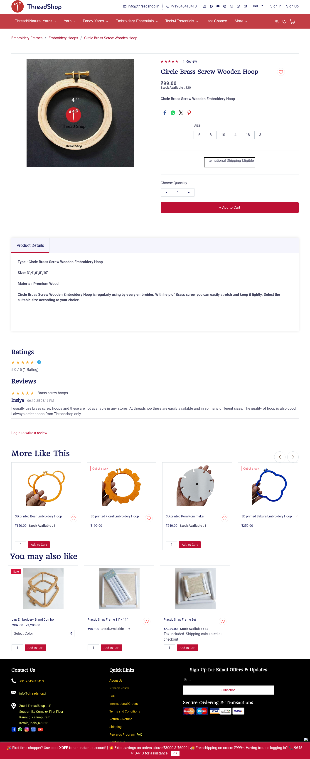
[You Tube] (40, 729)
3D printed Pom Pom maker (185, 516)
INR (255, 5)
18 (248, 135)
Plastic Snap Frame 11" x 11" (108, 619)
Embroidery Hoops (63, 38)
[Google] (33, 729)
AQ (113, 696)
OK (175, 753)
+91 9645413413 (32, 681)
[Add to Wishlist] (281, 72)
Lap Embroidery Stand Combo (33, 619)
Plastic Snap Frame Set (180, 619)
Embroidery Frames (26, 38)
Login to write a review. (29, 433)
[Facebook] (164, 112)
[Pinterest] (189, 112)
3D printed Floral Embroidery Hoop (115, 516)
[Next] (293, 457)
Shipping (115, 727)
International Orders (123, 703)
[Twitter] (181, 112)
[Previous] (279, 457)
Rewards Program (122, 734)
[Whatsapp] (20, 729)
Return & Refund (121, 719)
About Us (115, 680)
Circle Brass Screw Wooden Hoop (110, 38)
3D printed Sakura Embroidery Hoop (266, 516)
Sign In (275, 6)
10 (223, 135)
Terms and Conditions (124, 711)
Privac (113, 688)
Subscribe (228, 690)
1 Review (190, 61)
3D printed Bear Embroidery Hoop (38, 516)
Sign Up (292, 6)
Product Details (30, 245)
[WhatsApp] (173, 112)
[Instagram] (26, 729)
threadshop (36, 693)
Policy (125, 688)
